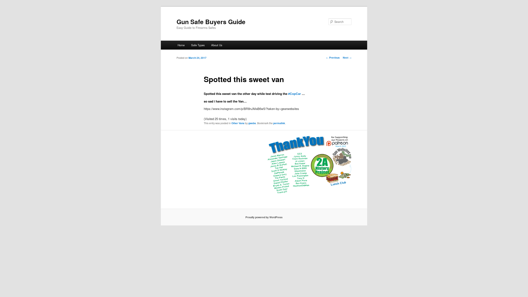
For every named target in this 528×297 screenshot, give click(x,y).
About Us (216, 45)
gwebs (252, 123)
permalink (279, 123)
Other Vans (237, 123)
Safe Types (198, 45)
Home (181, 45)
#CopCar (294, 93)
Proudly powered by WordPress (264, 217)
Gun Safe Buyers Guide (211, 21)
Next (347, 57)
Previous (333, 57)
